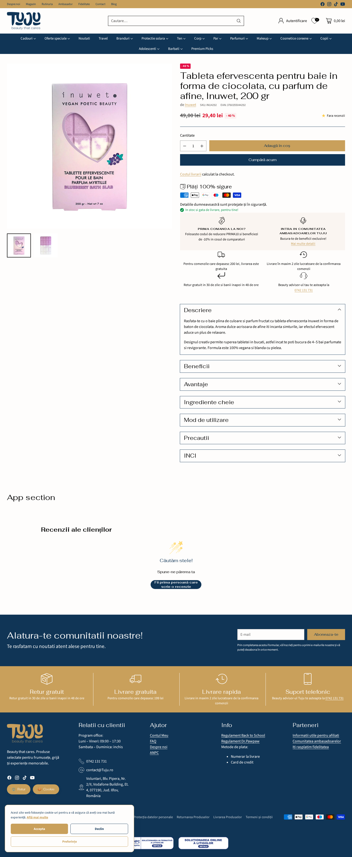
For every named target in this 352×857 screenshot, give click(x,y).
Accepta (39, 829)
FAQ (153, 741)
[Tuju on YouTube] (342, 5)
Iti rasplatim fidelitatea (311, 747)
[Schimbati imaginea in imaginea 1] (19, 245)
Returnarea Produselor (193, 817)
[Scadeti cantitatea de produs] (184, 146)
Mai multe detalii (303, 243)
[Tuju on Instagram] (329, 5)
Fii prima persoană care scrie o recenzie (176, 584)
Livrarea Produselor (227, 817)
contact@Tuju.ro (99, 770)
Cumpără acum (263, 159)
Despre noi (158, 747)
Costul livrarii (190, 174)
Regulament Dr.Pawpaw (240, 741)
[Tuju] (23, 21)
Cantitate (187, 135)
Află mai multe (37, 817)
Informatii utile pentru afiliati (316, 735)
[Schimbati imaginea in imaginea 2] (46, 245)
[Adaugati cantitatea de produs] (202, 146)
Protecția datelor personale (153, 817)
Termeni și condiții (259, 817)
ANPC (154, 752)
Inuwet (190, 104)
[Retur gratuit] (47, 679)
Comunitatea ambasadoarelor (317, 741)
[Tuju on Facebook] (322, 5)
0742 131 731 (304, 290)
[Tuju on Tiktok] (336, 5)
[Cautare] (238, 21)
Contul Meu (159, 735)
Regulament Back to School (243, 735)
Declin (99, 829)
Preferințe (69, 841)
